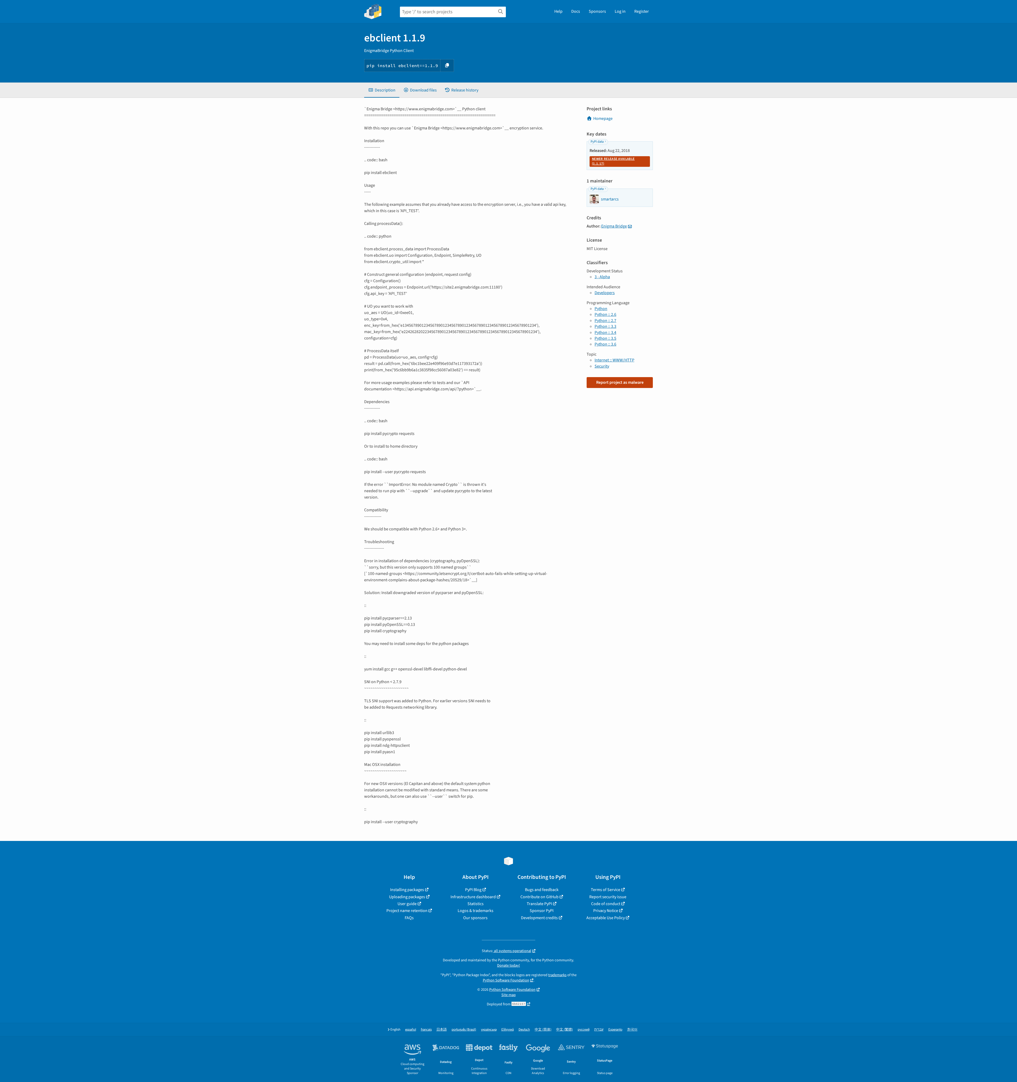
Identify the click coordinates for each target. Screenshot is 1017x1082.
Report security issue (607, 897)
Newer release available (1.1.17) (613, 161)
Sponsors (597, 11)
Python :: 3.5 (605, 338)
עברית (599, 1029)
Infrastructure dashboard (473, 897)
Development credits (539, 918)
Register (641, 11)
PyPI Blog (473, 890)
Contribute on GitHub (539, 897)
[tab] (381, 90)
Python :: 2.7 (605, 321)
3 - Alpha (602, 277)
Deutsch (524, 1029)
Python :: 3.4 (605, 332)
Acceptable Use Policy (605, 918)
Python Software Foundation (506, 980)
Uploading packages (407, 897)
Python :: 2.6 (605, 314)
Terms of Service (605, 890)
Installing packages (407, 890)
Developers (605, 293)
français (426, 1029)
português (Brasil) (464, 1029)
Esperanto (615, 1029)
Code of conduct (605, 904)
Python (601, 309)
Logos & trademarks (475, 911)
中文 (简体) (543, 1029)
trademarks (557, 975)
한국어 (632, 1029)
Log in (620, 11)
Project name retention (406, 911)
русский (584, 1029)
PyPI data (597, 141)
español (410, 1029)
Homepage (603, 118)
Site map (508, 995)
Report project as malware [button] (620, 382)
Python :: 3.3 (605, 326)
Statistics (475, 904)
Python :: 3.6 (605, 344)
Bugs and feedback (542, 890)
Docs (575, 11)
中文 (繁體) (564, 1029)
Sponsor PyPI (542, 911)
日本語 (441, 1029)
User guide (407, 904)
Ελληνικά (507, 1029)
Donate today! (508, 965)
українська (489, 1029)
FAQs (409, 918)
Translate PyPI (539, 904)
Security (602, 366)
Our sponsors (475, 918)
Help (558, 11)
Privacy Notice (605, 911)
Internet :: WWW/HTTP (614, 360)
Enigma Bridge (614, 226)
